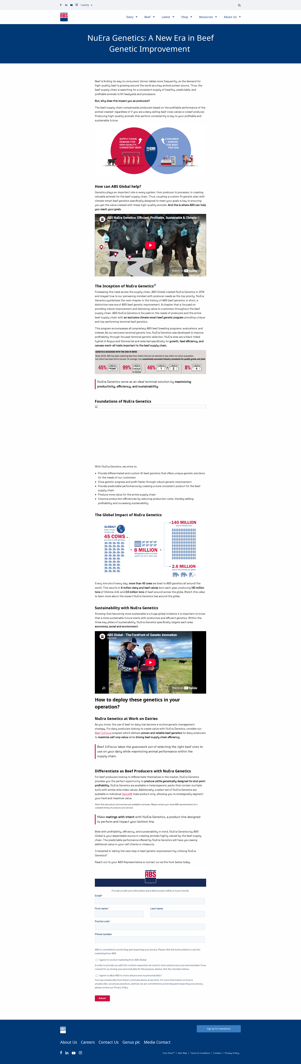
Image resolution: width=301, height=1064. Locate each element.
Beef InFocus (103, 732)
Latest (166, 17)
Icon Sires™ (169, 1053)
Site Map (182, 1053)
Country (85, 4)
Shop (184, 17)
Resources (206, 17)
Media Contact (157, 1042)
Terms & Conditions (200, 1053)
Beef (147, 17)
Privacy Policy (232, 1053)
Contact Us (108, 1042)
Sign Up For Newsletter (219, 1028)
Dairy (129, 17)
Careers (88, 1042)
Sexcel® (127, 794)
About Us (230, 17)
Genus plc (131, 1042)
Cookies (217, 1053)
